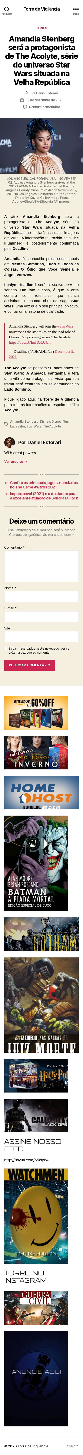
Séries (41, 28)
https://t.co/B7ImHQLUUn (29, 342)
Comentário (14, 547)
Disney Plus (60, 421)
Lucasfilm (17, 426)
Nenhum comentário (44, 107)
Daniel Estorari (47, 93)
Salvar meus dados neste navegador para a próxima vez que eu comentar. (39, 650)
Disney (45, 421)
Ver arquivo (15, 461)
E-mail (10, 608)
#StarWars (65, 326)
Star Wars (33, 426)
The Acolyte (52, 426)
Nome (10, 588)
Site (7, 628)
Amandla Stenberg (24, 421)
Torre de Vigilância (41, 9)
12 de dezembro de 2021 (44, 100)
